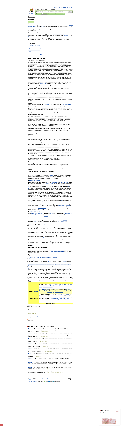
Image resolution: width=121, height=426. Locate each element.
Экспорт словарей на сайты (32, 381)
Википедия (38, 13)
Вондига (69, 317)
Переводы (50, 13)
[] (59, 177)
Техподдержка (44, 378)
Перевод (36, 21)
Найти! (70, 11)
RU (71, 7)
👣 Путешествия (32, 379)
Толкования (44, 13)
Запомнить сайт (57, 7)
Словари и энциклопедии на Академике (45, 9)
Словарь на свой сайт (65, 7)
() (32, 258)
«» (43, 257)
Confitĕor (30, 353)
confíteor (30, 348)
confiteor (30, 333)
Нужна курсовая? (37, 316)
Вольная (32, 317)
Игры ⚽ (62, 13)
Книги (56, 13)
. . (54, 251)
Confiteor (30, 328)
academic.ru (31, 13)
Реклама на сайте (50, 378)
